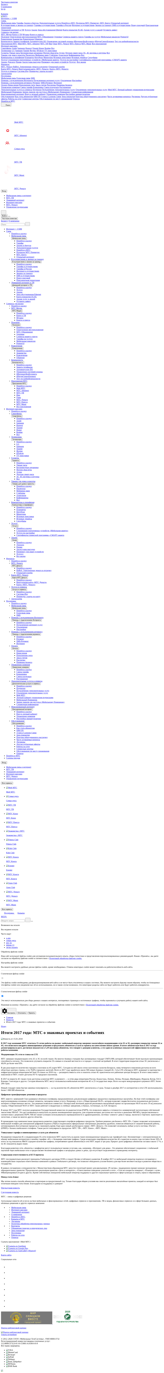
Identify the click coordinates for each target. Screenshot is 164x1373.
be (2, 9)
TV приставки (50, 51)
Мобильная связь (8, 23)
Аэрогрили (63, 55)
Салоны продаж (13, 758)
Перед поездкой (138, 25)
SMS (33, 78)
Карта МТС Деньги (9, 69)
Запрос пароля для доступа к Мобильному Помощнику (46, 92)
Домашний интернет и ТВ (12, 30)
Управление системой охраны (60, 41)
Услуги (28, 30)
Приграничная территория (28, 280)
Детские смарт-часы (74, 53)
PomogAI (124, 37)
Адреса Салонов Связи (51, 96)
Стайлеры (53, 55)
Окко (55, 44)
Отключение (65, 80)
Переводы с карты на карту (41, 71)
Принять (32, 1013)
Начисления (13, 85)
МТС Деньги (63, 44)
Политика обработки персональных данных (30, 1224)
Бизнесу (4, 4)
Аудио (62, 53)
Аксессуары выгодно (31, 62)
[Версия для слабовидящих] (2, 11)
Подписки (37, 90)
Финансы (5, 64)
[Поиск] (27, 224)
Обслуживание (7, 96)
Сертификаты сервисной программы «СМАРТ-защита (103, 60)
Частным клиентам (9, 2)
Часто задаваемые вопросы (119, 96)
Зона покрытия (68, 96)
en (4, 9)
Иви (50, 44)
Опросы (76, 99)
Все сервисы (7, 783)
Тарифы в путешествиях (44, 25)
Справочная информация (82, 92)
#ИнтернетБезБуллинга (84, 41)
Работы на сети (14, 99)
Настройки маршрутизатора (77, 94)
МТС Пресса (75, 44)
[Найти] (27, 920)
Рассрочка (51, 85)
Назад (3, 1026)
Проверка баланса (64, 85)
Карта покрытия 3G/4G (73, 30)
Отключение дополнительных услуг (91, 90)
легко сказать (12, 947)
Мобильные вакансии (110, 37)
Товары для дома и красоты (13, 55)
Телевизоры (6, 51)
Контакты (15, 1226)
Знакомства (17, 39)
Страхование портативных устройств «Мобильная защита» (34, 60)
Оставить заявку (110, 30)
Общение (38, 39)
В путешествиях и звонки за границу (17, 25)
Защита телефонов (21, 41)
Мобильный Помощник (11, 92)
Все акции (81, 62)
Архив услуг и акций (93, 30)
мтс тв (9, 943)
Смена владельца (51, 87)
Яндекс (33, 51)
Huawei (28, 48)
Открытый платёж (57, 67)
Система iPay (23, 71)
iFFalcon (40, 51)
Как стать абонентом (24, 96)
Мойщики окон (42, 55)
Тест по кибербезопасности (127, 41)
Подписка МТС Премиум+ (88, 23)
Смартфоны (6, 48)
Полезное (5, 37)
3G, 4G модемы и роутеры (94, 53)
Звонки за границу (103, 25)
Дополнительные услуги (50, 23)
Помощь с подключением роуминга (16, 83)
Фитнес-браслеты (51, 53)
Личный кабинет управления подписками (135, 90)
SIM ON (37, 96)
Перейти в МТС (68, 23)
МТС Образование (45, 37)
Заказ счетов (41, 85)
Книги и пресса (37, 34)
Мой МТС (22, 44)
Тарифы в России (63, 25)
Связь (4, 21)
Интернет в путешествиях (83, 25)
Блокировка (38, 87)
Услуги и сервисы (9, 71)
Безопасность (7, 41)
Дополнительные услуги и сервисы (16, 90)
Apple (14, 48)
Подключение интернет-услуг (47, 80)
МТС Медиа (6, 34)
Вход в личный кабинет (35, 94)
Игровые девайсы (79, 57)
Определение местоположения (23, 37)
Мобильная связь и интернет (18, 195)
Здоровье (58, 37)
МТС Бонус (105, 23)
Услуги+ (72, 62)
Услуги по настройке (69, 60)
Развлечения (6, 39)
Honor (41, 48)
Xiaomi (35, 48)
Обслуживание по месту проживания (55, 99)
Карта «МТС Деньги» (59, 69)
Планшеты (29, 57)
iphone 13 (10, 945)
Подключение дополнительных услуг (58, 90)
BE (2, 917)
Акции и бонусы (31, 23)
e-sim (8, 938)
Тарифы (19, 23)
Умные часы (14, 53)
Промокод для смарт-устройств (55, 62)
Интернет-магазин (9, 46)
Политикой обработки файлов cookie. (65, 958)
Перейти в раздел (19, 233)
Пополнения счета (27, 85)
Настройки (77, 80)
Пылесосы (30, 55)
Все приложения (99, 44)
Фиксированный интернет (12, 94)
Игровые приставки (62, 57)
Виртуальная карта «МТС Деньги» (34, 69)
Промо (19, 62)
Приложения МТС (9, 44)
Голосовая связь (23, 78)
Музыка (25, 34)
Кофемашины (75, 55)
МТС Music (86, 44)
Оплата (4, 85)
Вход (4, 191)
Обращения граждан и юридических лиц (29, 1228)
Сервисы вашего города (73, 37)
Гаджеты (5, 53)
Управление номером (10, 87)
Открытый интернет (120, 23)
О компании (6, 7)
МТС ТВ (44, 44)
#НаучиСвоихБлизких (104, 41)
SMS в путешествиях (121, 25)
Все (52, 48)
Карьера (4, 14)
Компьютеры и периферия (12, 57)
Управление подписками (17, 207)
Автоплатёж (6, 73)
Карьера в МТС (18, 1219)
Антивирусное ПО (38, 41)
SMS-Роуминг (47, 83)
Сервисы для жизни (10, 32)
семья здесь (11, 940)
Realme (48, 48)
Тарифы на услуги (92, 37)
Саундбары (92, 57)
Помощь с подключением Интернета (17, 80)
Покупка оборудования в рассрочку (91, 96)
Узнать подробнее (9, 1334)
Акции (34, 30)
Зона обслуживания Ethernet (50, 30)
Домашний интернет (15, 200)
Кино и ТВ (17, 34)
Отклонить (22, 1013)
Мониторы (48, 57)
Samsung (21, 48)
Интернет (58, 83)
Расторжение (65, 87)
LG (13, 51)
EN (5, 917)
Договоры (135, 96)
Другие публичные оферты (28, 744)
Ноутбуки (38, 57)
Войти (4, 216)
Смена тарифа (26, 87)
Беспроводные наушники (31, 53)
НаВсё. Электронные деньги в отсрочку (30, 67)
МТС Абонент (33, 44)
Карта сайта (6, 1255)
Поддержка (6, 76)
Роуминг (36, 83)
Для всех (11, 62)
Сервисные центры (30, 99)
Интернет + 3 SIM (9, 18)
